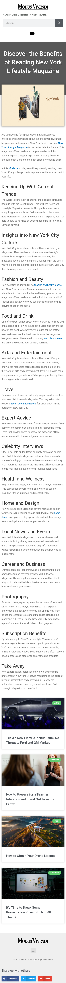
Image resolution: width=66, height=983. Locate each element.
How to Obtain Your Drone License (31, 856)
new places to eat (53, 338)
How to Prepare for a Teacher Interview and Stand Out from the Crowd (30, 799)
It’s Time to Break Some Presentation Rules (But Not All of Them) (30, 912)
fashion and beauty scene (48, 285)
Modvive (13, 168)
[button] (32, 33)
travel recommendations (23, 403)
